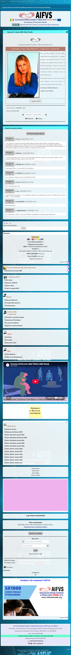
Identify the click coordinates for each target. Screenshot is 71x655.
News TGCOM (35, 475)
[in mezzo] (68, 267)
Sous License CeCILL (34, 651)
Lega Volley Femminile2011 (35, 515)
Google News (35, 468)
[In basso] (68, 270)
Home (7, 1)
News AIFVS (35, 471)
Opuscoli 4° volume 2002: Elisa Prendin (20, 32)
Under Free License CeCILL (41, 650)
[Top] (68, 263)
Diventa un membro (35, 533)
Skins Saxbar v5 (24, 651)
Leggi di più (63, 262)
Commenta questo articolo (35, 133)
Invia (35, 550)
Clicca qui (41, 253)
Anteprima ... (31, 118)
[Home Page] (35, 15)
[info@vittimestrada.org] (28, 641)
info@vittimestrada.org (35, 259)
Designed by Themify (46, 651)
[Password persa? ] (35, 554)
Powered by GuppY (22, 650)
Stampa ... (40, 118)
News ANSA (35, 473)
